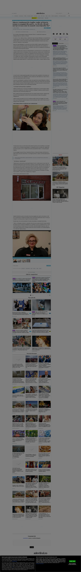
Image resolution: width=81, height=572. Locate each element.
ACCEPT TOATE (72, 561)
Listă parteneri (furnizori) (40, 563)
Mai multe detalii (14, 561)
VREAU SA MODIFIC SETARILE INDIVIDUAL (72, 564)
